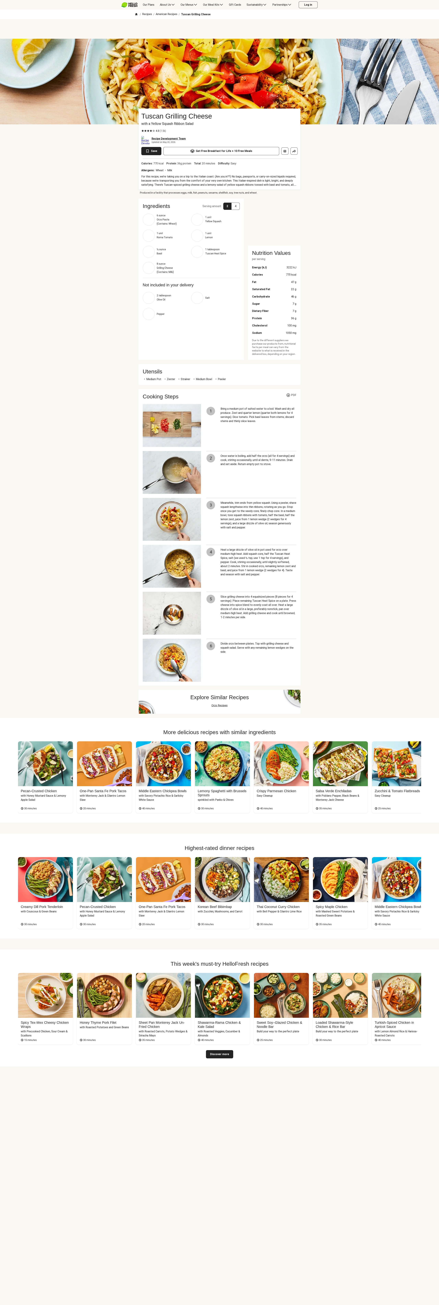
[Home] (136, 14)
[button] (191, 206)
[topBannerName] (219, 29)
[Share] (294, 151)
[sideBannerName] (274, 220)
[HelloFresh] (129, 4)
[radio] (142, 130)
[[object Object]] (284, 151)
